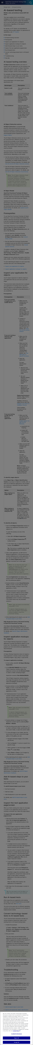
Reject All (16, 1038)
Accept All (16, 1042)
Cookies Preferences (16, 1033)
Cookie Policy (16, 1030)
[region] (16, 1028)
